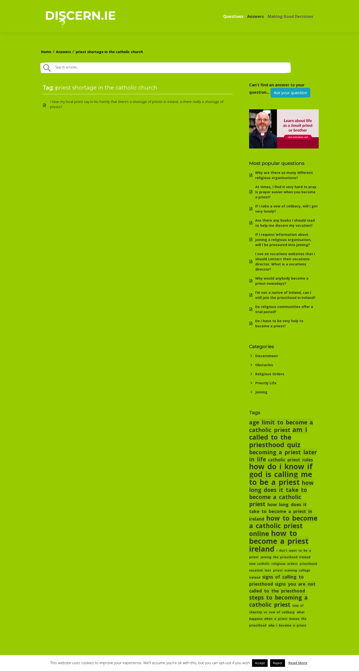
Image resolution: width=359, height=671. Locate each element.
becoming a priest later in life (283, 455)
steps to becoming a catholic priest (278, 601)
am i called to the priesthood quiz (278, 437)
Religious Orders (269, 374)
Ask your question (290, 92)
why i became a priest (287, 625)
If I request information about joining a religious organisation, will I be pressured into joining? (283, 239)
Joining (261, 392)
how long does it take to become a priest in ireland (280, 511)
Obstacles (264, 365)
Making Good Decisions (290, 16)
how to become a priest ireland (278, 541)
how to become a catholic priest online (283, 526)
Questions (233, 16)
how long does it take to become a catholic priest (281, 493)
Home (46, 51)
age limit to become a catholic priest (281, 426)
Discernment (266, 355)
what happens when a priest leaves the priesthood (277, 618)
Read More (297, 662)
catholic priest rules (290, 460)
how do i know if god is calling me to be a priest (281, 474)
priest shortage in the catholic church (109, 51)
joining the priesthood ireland (285, 557)
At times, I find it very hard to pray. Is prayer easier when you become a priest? (286, 191)
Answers (255, 16)
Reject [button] (277, 663)
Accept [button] (260, 663)
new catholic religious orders (273, 564)
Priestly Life (265, 383)
